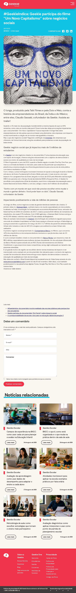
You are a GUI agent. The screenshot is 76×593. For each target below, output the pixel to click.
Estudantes (36, 561)
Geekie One (37, 554)
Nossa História (22, 561)
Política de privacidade (11, 588)
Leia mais (10, 442)
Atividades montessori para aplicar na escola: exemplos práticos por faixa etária (55, 479)
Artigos (7, 29)
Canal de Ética (51, 558)
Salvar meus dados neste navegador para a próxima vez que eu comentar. (28, 379)
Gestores (35, 558)
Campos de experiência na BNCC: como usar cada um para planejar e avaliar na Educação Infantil (21, 434)
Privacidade (51, 554)
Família (34, 564)
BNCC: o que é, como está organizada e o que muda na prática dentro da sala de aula (56, 434)
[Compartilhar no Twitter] (67, 31)
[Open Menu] (72, 4)
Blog (18, 567)
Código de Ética (52, 577)
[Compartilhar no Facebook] (63, 31)
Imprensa (20, 564)
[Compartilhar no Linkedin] (71, 31)
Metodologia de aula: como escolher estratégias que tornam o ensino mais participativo (21, 526)
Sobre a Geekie (20, 556)
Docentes (35, 567)
